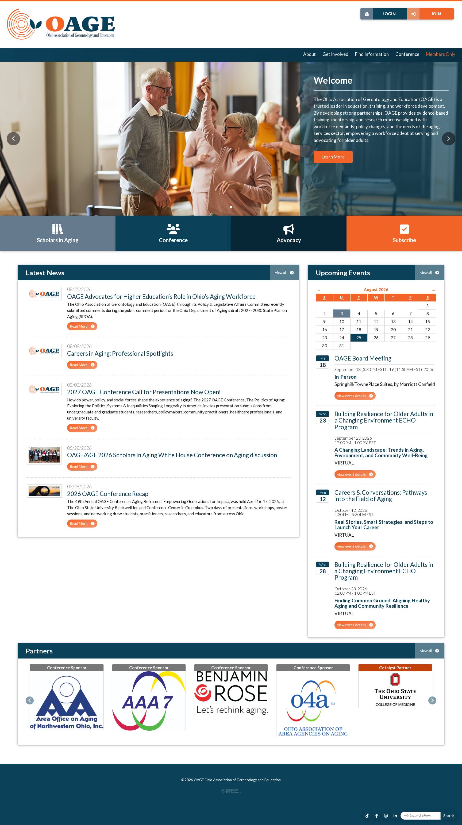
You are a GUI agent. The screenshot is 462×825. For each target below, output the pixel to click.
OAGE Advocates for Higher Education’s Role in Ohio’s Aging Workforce (161, 296)
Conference (407, 54)
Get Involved (335, 54)
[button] (13, 138)
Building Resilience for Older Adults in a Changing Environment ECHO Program (383, 420)
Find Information (372, 54)
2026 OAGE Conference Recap (107, 493)
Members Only (440, 54)
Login (389, 13)
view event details (352, 396)
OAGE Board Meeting (362, 358)
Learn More (333, 157)
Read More (79, 326)
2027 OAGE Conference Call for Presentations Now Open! (144, 392)
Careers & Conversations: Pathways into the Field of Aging (380, 495)
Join (436, 13)
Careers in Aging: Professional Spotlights (120, 353)
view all (281, 272)
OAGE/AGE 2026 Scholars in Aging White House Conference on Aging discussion (172, 455)
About (309, 54)
